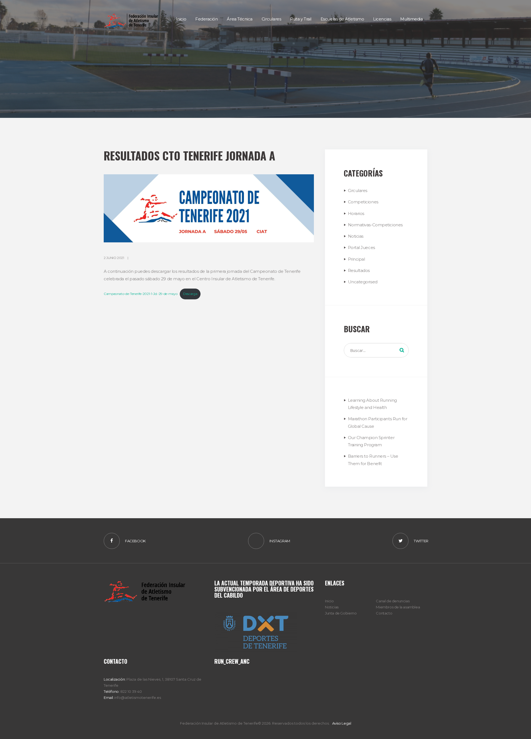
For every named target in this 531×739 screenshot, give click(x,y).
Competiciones (363, 201)
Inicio (329, 601)
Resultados (359, 270)
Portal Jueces (361, 247)
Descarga (190, 294)
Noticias (355, 236)
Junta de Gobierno (340, 613)
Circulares (358, 190)
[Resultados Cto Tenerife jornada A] (209, 208)
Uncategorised (363, 281)
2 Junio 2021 (114, 258)
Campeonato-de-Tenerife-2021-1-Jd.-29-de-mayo (140, 294)
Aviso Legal (341, 723)
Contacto (384, 613)
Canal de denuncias (392, 601)
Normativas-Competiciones (375, 224)
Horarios (356, 213)
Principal (356, 259)
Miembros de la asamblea (398, 607)
